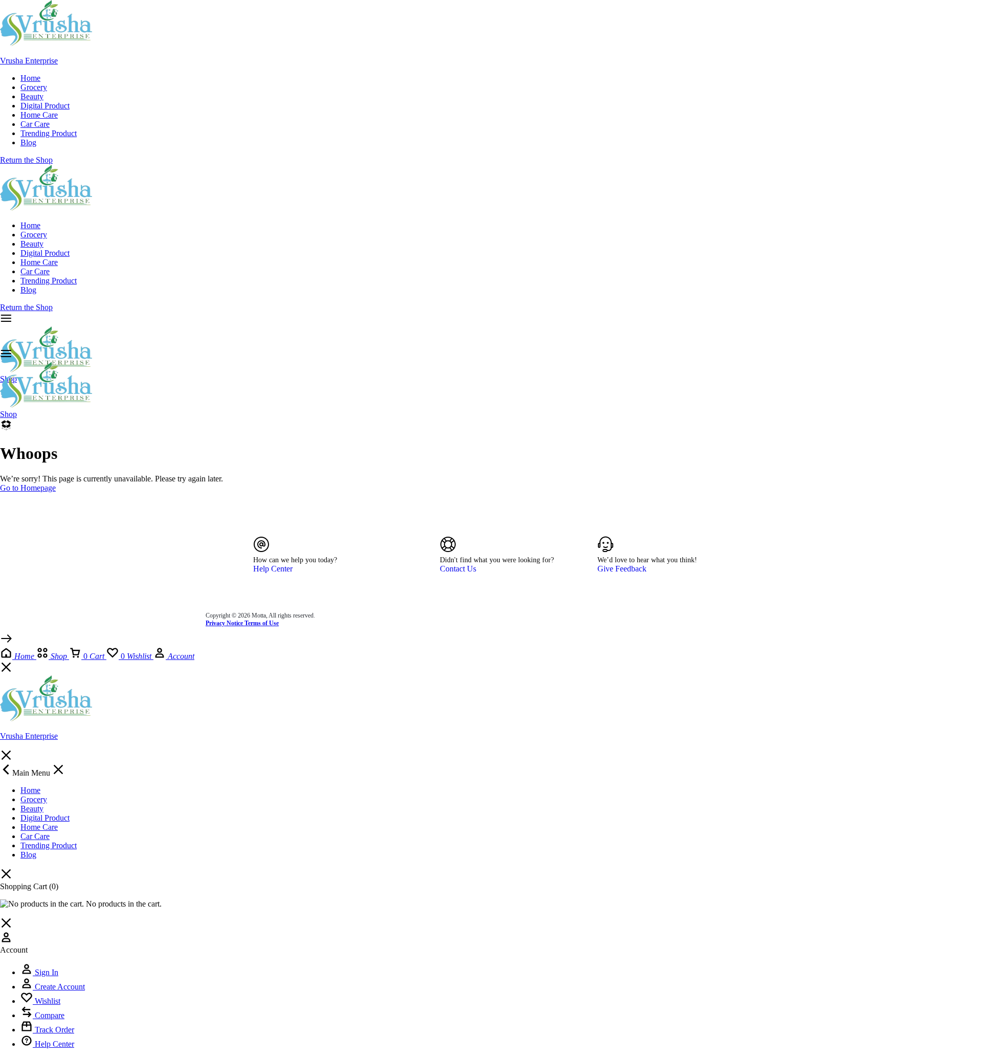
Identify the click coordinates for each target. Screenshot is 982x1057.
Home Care (39, 115)
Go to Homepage (28, 487)
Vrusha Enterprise (29, 60)
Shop (8, 414)
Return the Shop (26, 160)
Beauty (31, 96)
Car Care (35, 124)
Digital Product (45, 105)
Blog (28, 142)
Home (30, 78)
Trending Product (48, 133)
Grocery (33, 87)
